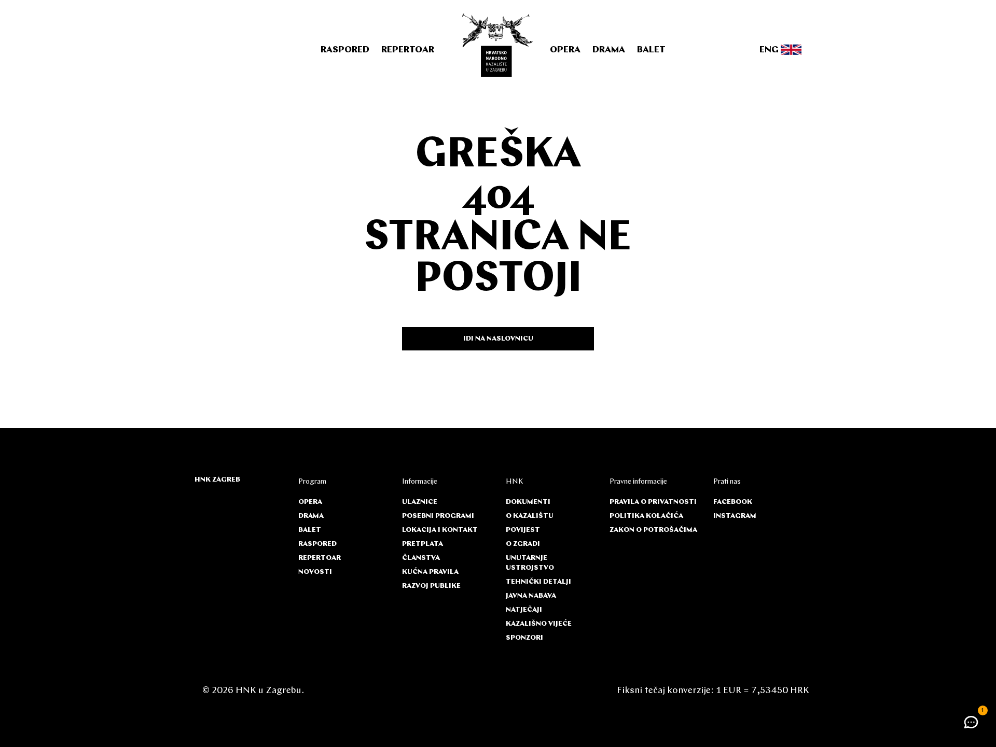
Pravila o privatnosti (653, 502)
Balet (651, 50)
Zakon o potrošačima (653, 530)
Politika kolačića (646, 516)
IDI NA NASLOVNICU (498, 339)
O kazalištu (530, 516)
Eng (770, 50)
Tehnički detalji (538, 582)
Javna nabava (531, 596)
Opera (565, 50)
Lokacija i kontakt (440, 530)
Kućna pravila (430, 572)
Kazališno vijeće (539, 624)
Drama (608, 50)
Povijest (523, 530)
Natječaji (524, 610)
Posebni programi (438, 516)
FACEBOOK (732, 502)
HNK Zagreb (217, 480)
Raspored (345, 50)
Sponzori (524, 638)
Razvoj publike (431, 586)
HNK (514, 482)
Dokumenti (528, 502)
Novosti (315, 572)
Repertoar (407, 50)
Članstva (421, 558)
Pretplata (422, 544)
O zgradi (523, 544)
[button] (971, 722)
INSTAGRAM (734, 516)
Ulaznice (419, 502)
